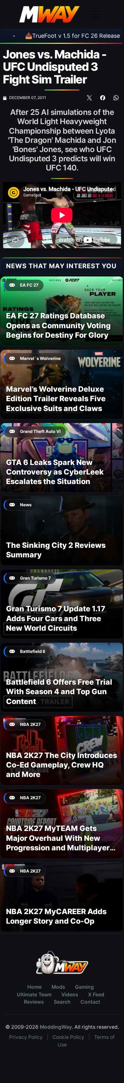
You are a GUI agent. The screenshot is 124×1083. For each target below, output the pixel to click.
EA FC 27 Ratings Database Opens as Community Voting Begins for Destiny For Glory (58, 325)
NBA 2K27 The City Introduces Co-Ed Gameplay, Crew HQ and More (61, 765)
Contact (90, 1002)
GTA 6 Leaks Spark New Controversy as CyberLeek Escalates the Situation (55, 472)
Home (34, 987)
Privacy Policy (26, 1037)
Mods (58, 987)
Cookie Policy (68, 1037)
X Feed (96, 995)
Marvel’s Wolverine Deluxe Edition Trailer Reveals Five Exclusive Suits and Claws (56, 398)
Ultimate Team (34, 995)
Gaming (84, 987)
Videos (69, 995)
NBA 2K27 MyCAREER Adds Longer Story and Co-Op (56, 916)
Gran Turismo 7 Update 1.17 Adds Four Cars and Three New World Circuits (55, 618)
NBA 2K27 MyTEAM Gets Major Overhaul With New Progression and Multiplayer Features (58, 843)
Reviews (34, 1002)
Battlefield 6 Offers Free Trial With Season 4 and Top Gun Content (59, 691)
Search (62, 1002)
